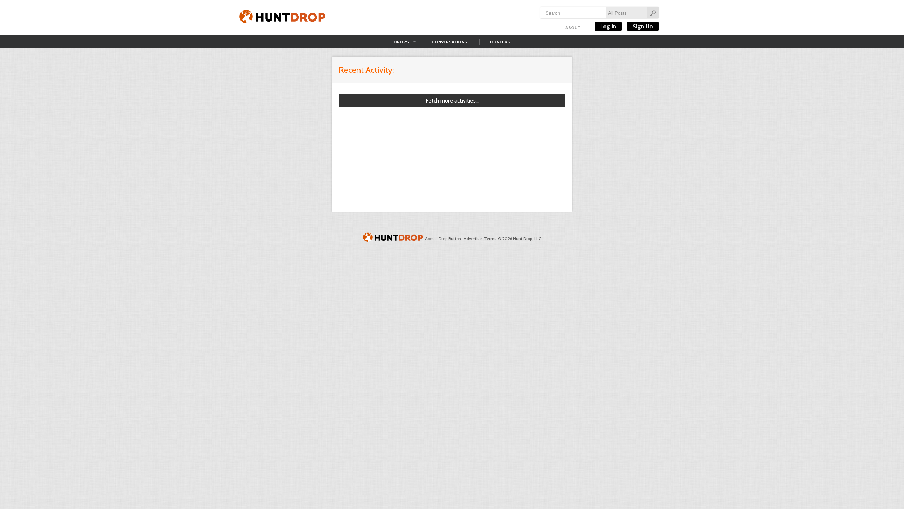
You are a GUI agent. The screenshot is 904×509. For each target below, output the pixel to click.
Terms (490, 238)
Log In (608, 26)
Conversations (449, 42)
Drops (401, 42)
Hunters (500, 42)
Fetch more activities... (452, 100)
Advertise (473, 238)
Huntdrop (282, 17)
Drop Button (450, 238)
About (573, 27)
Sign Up (642, 26)
